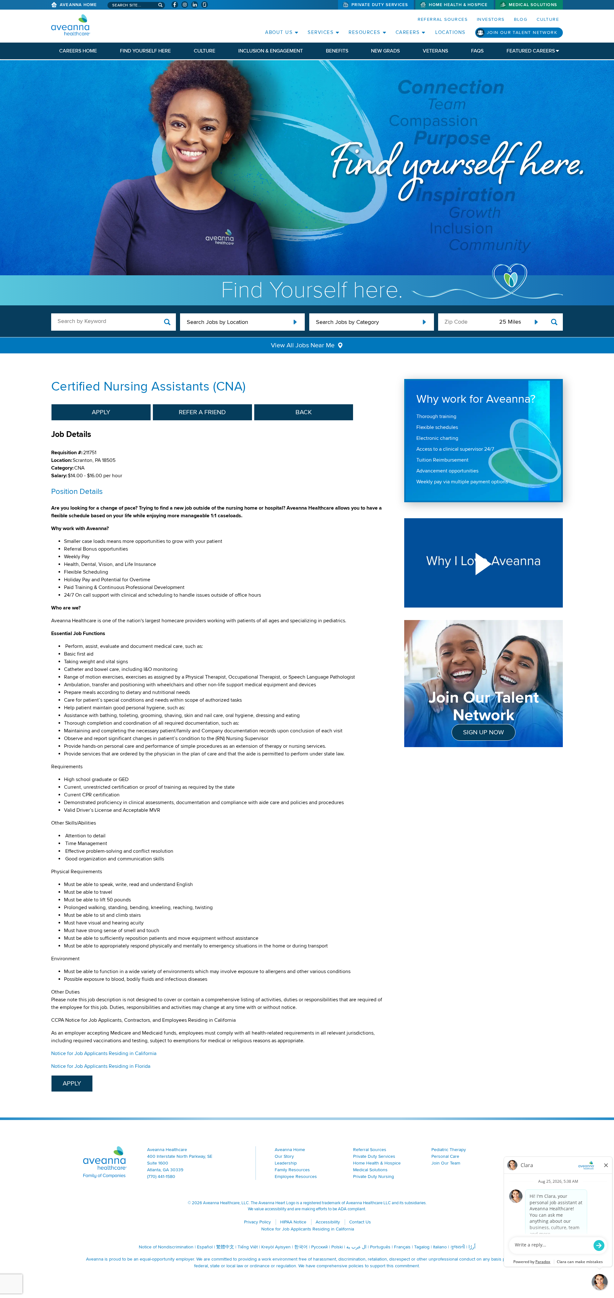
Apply (101, 412)
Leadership (286, 1163)
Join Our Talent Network (522, 32)
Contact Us (360, 1222)
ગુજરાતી (457, 1247)
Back (303, 412)
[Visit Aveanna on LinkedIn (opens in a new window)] (194, 4)
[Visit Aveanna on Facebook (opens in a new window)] (174, 4)
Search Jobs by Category (347, 322)
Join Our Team (445, 1163)
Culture (548, 19)
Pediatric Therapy (448, 1149)
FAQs (477, 51)
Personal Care (445, 1156)
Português (380, 1247)
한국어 (301, 1247)
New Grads (385, 51)
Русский (319, 1247)
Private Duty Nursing (373, 1176)
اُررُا (472, 1247)
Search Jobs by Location (217, 322)
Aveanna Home (78, 4)
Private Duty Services (379, 4)
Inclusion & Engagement (270, 51)
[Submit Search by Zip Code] (554, 322)
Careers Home (78, 51)
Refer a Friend (202, 412)
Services (321, 32)
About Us (279, 32)
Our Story (284, 1156)
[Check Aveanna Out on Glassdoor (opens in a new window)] (204, 4)
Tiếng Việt (248, 1247)
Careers (408, 32)
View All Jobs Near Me (303, 345)
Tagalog (421, 1247)
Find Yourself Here (145, 51)
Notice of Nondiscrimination (166, 1247)
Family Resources (292, 1170)
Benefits (337, 51)
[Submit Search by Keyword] (167, 322)
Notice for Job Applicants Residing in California (103, 1053)
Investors (491, 19)
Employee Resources (296, 1176)
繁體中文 (225, 1247)
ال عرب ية (356, 1247)
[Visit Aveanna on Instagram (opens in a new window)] (184, 4)
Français (402, 1247)
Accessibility (328, 1222)
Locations (450, 32)
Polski (337, 1247)
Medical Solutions (533, 4)
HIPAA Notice (293, 1222)
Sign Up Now (483, 732)
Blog (521, 19)
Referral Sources (443, 19)
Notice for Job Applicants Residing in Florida (100, 1066)
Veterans (435, 51)
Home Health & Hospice (458, 4)
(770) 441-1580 (161, 1176)
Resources (365, 32)
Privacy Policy (257, 1222)
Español (205, 1247)
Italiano (440, 1247)
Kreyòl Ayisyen (276, 1247)
